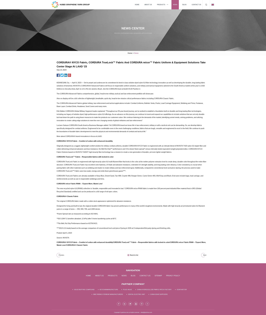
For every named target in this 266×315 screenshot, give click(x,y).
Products (161, 4)
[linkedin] (124, 304)
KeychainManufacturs (109, 289)
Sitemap (158, 276)
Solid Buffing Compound (84, 289)
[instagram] (141, 304)
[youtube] (136, 304)
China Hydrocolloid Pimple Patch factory (154, 289)
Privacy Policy (173, 276)
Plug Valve (127, 289)
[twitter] (130, 304)
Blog (184, 4)
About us (148, 4)
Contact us (196, 4)
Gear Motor (182, 289)
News (175, 4)
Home (137, 4)
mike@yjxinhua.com (146, 312)
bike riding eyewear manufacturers (108, 294)
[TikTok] (147, 304)
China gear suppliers (158, 294)
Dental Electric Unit (136, 294)
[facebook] (119, 304)
